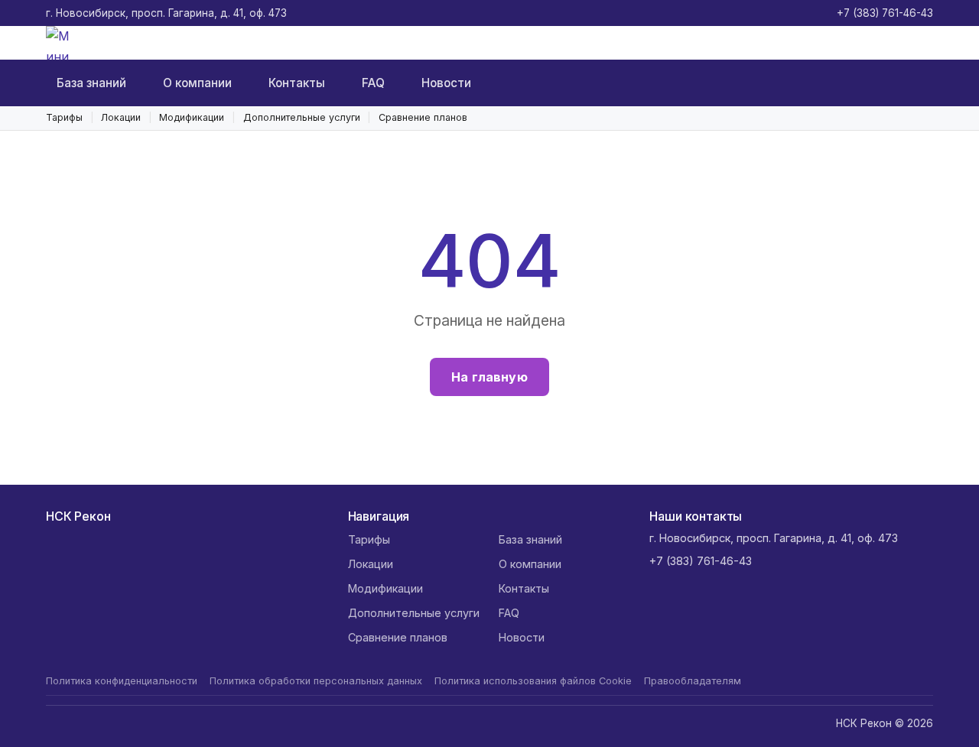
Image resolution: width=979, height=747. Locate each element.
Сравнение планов (423, 117)
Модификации (191, 117)
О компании (197, 83)
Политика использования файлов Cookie (533, 681)
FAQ (373, 83)
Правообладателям (692, 681)
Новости (446, 83)
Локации (121, 117)
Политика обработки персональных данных (316, 681)
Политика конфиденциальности (121, 681)
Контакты (296, 83)
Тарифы (64, 117)
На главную (489, 377)
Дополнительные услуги (301, 117)
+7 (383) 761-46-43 (885, 13)
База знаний (91, 83)
